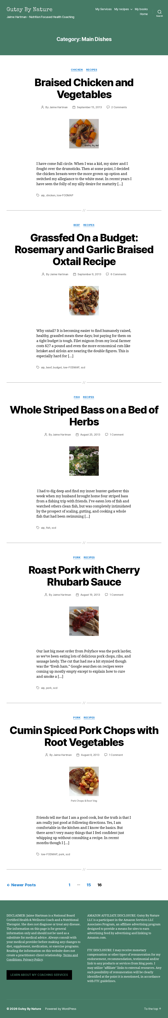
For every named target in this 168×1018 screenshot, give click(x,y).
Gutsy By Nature (29, 1008)
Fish (77, 397)
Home (144, 14)
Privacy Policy (32, 960)
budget (57, 367)
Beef (77, 225)
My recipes (121, 9)
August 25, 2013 (90, 434)
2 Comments (119, 107)
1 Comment (117, 434)
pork (49, 688)
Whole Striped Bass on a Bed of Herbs (84, 415)
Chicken (77, 69)
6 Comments (118, 274)
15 (89, 885)
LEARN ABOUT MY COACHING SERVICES (39, 974)
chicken (50, 195)
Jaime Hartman (58, 107)
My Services (103, 9)
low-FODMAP (65, 195)
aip (43, 195)
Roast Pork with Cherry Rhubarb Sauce (84, 576)
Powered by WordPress (60, 1008)
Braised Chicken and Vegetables (83, 88)
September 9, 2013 (89, 274)
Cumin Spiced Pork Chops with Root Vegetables (84, 736)
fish (48, 527)
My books (141, 9)
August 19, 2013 (90, 594)
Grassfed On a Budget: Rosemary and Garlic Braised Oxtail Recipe (84, 249)
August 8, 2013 (90, 755)
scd (83, 367)
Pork (76, 557)
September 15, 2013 (89, 107)
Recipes (91, 69)
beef (49, 367)
